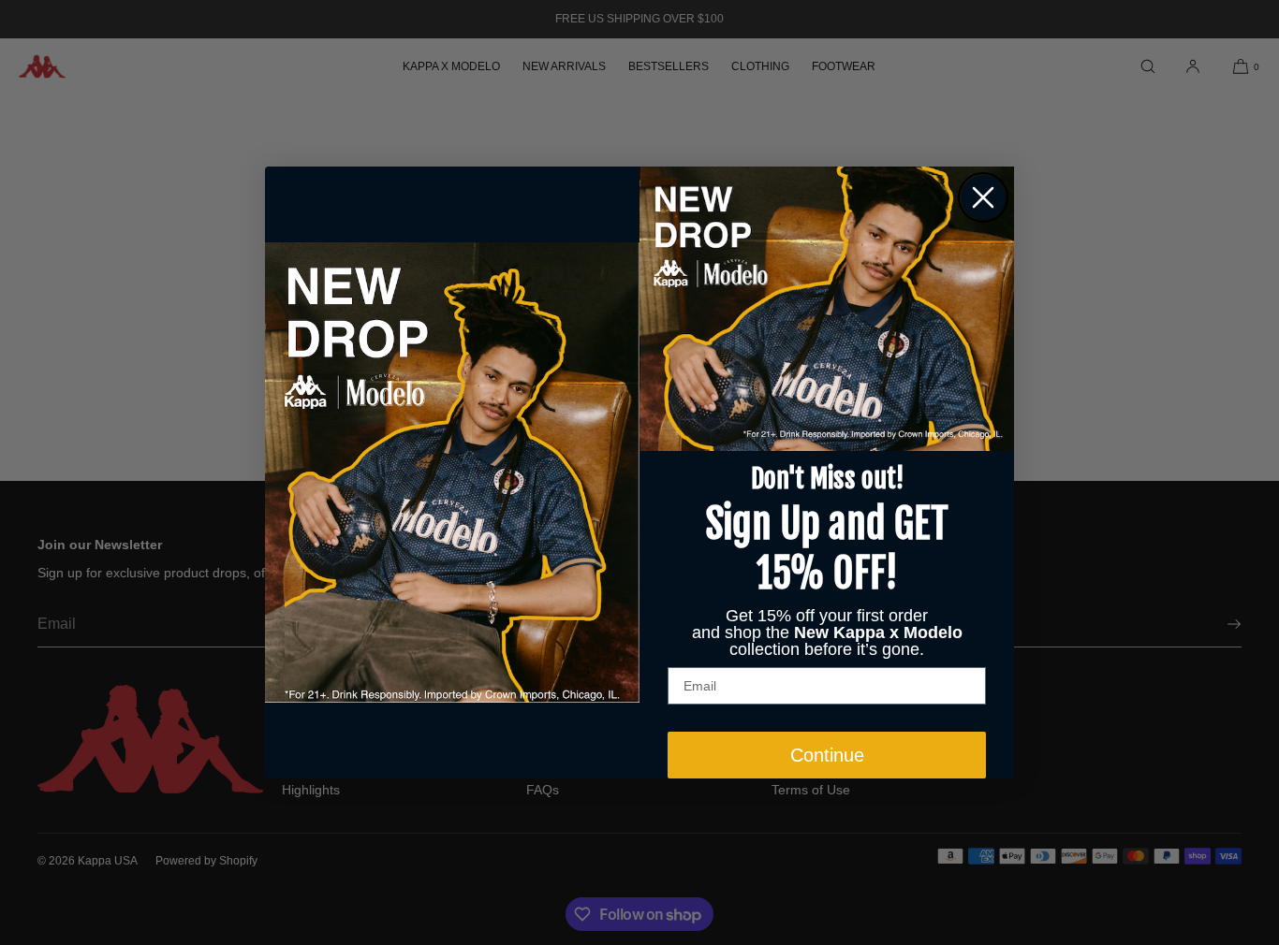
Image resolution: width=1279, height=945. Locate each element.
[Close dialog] (983, 197)
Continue (827, 755)
